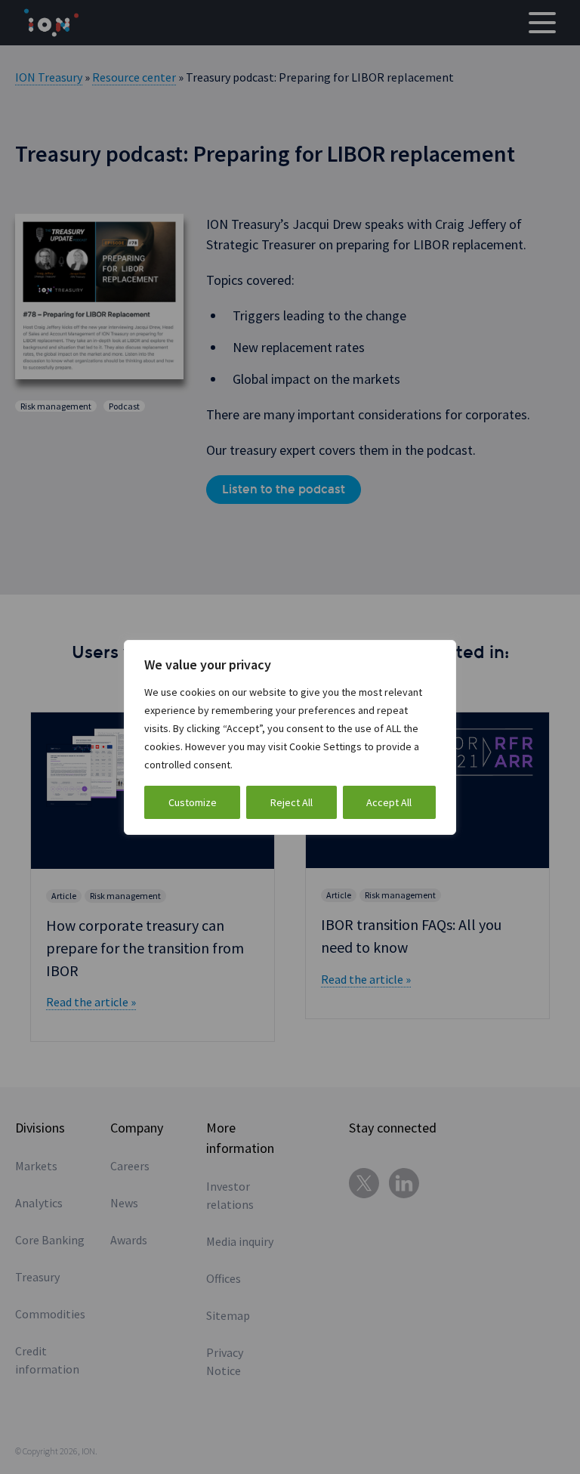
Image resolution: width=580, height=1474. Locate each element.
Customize (192, 802)
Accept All (389, 802)
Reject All (291, 802)
